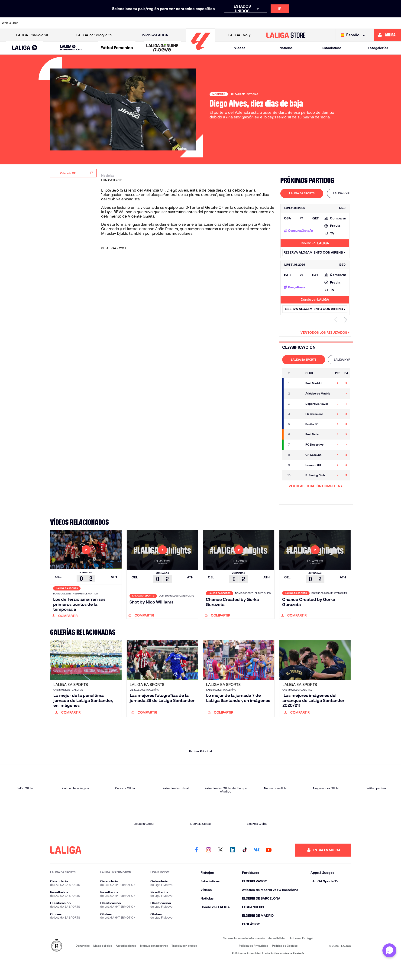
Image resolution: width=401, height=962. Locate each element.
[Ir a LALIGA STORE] (286, 35)
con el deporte (94, 35)
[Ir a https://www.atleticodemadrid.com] (52, 23)
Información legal (301, 938)
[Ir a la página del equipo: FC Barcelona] (298, 414)
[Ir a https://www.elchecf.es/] (129, 23)
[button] (25, 48)
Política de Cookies (285, 945)
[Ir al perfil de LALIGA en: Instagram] (208, 850)
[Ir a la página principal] (200, 52)
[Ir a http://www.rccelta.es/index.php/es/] (90, 23)
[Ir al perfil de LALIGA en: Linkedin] (232, 850)
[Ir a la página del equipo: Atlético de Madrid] (298, 393)
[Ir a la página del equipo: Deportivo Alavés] (298, 403)
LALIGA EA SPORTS (301, 193)
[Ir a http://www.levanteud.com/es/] (186, 23)
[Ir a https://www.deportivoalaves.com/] (110, 23)
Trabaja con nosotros (154, 945)
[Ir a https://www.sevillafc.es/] (357, 23)
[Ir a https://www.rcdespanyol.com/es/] (281, 23)
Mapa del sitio (102, 945)
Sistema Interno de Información (244, 938)
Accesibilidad (277, 938)
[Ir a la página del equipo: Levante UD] (298, 465)
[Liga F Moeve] (117, 48)
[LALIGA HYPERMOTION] (71, 48)
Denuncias (83, 945)
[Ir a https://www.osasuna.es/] (71, 23)
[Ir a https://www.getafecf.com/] (167, 23)
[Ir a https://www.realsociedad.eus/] (338, 23)
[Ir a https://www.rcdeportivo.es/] (262, 23)
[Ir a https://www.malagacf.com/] (205, 23)
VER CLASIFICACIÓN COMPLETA (314, 486)
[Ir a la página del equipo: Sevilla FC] (298, 424)
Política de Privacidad (253, 945)
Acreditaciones (126, 945)
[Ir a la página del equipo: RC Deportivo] (298, 444)
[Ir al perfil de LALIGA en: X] (220, 850)
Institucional (32, 35)
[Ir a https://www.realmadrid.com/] (319, 23)
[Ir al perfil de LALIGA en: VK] (256, 850)
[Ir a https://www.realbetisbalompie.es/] (300, 23)
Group (239, 35)
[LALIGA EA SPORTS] (25, 48)
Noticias (285, 48)
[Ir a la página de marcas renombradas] (56, 945)
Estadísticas (331, 48)
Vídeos (239, 48)
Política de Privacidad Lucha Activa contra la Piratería (268, 953)
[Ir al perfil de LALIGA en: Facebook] (196, 850)
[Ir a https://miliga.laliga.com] (387, 35)
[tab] (301, 193)
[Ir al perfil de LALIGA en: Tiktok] (244, 850)
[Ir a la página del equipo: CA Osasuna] (298, 454)
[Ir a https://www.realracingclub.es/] (224, 23)
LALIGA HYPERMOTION (348, 193)
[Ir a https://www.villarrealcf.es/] (395, 23)
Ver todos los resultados (324, 332)
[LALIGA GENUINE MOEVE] (162, 48)
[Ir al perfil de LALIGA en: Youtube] (269, 850)
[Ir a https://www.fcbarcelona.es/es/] (148, 23)
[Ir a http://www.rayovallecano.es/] (243, 23)
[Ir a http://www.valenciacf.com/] (376, 23)
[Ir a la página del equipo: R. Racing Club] (298, 475)
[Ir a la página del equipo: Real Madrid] (298, 383)
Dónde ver (154, 35)
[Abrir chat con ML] (389, 950)
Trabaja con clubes (184, 945)
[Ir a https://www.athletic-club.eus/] (33, 23)
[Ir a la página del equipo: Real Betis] (298, 434)
